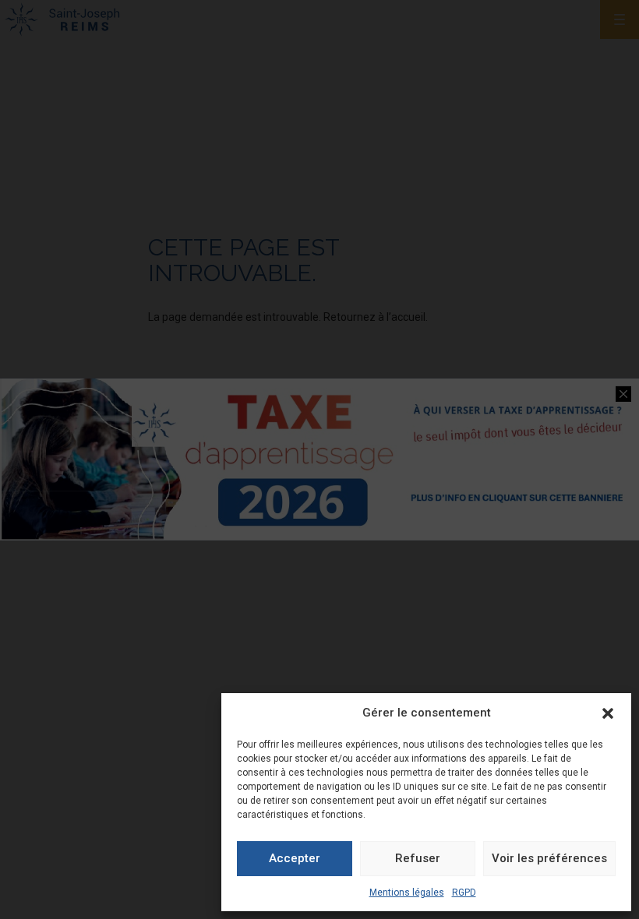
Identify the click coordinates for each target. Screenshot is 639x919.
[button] (608, 713)
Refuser (417, 858)
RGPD (464, 892)
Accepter (294, 858)
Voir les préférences (549, 858)
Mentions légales (406, 892)
